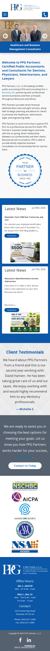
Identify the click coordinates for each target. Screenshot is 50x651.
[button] (5, 14)
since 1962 (24, 456)
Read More (11, 235)
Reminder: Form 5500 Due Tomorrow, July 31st (24, 218)
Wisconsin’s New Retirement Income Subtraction (21, 280)
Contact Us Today (25, 465)
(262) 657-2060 (45, 14)
